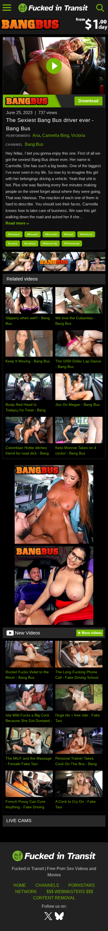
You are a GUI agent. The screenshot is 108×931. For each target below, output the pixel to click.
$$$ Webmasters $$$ (69, 891)
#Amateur (14, 234)
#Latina (12, 243)
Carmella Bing (55, 135)
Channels (47, 885)
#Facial (68, 234)
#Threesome (71, 243)
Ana (36, 135)
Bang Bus (34, 144)
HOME (19, 885)
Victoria (78, 135)
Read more (15, 223)
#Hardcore (86, 234)
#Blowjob (32, 234)
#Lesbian (30, 243)
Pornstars (81, 885)
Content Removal (54, 898)
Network (26, 891)
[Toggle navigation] (7, 8)
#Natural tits (50, 243)
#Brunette (51, 234)
